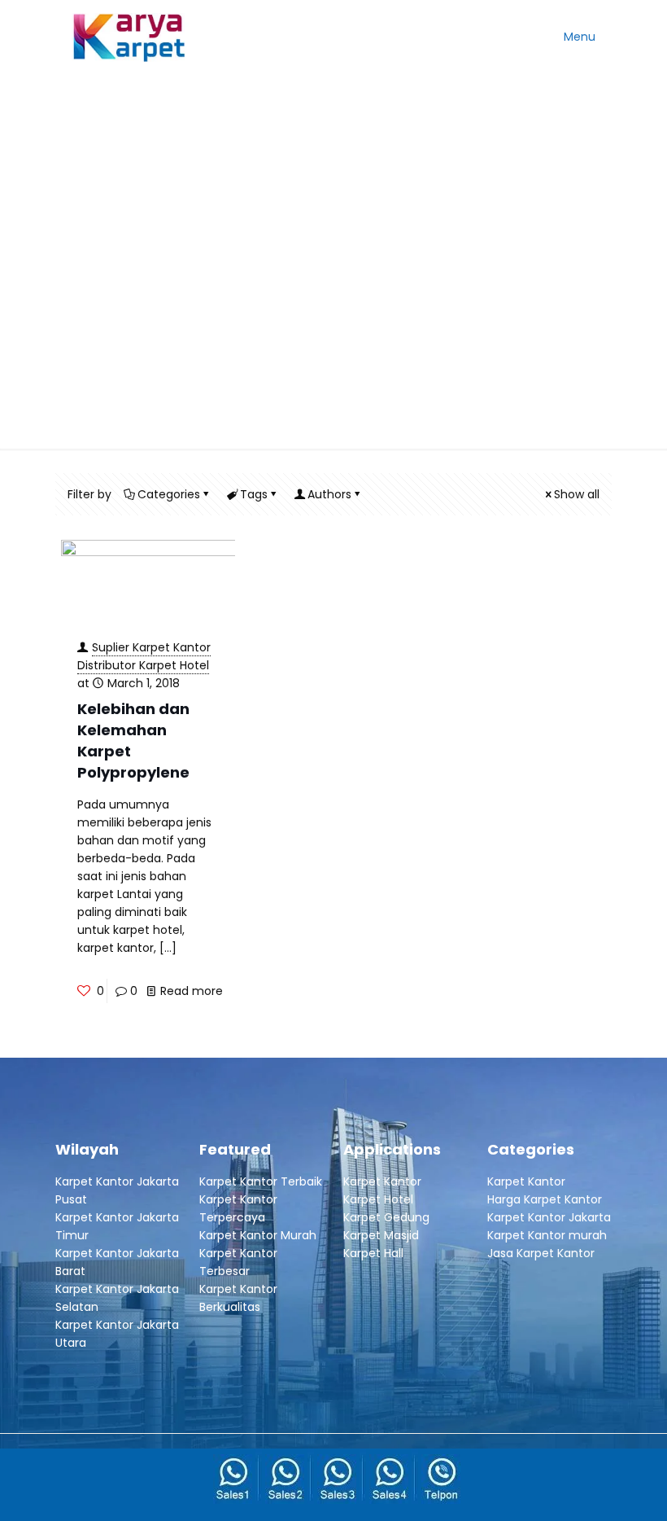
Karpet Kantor (382, 1181)
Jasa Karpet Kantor (541, 1253)
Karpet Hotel (378, 1199)
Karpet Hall (373, 1253)
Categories (168, 494)
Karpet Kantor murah (547, 1235)
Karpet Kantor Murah (257, 1235)
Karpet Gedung (386, 1217)
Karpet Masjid (381, 1235)
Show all (576, 494)
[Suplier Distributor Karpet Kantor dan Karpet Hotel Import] (130, 36)
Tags (254, 494)
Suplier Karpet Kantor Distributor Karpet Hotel (144, 656)
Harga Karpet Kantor (544, 1199)
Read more (191, 991)
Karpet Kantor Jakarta (549, 1217)
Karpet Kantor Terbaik (260, 1181)
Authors (329, 494)
